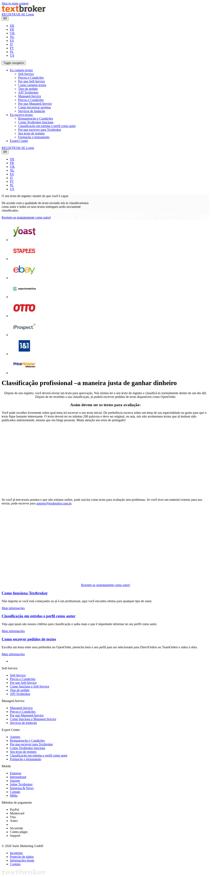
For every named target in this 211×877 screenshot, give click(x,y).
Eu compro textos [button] (21, 70)
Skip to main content (15, 3)
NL (12, 37)
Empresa (15, 773)
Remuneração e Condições (35, 118)
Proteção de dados (22, 856)
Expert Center (19, 141)
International (18, 777)
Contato (15, 792)
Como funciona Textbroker (25, 593)
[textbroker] (24, 10)
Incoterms (16, 853)
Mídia (14, 795)
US (12, 55)
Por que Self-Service (31, 81)
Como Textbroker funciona (35, 122)
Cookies (15, 864)
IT (11, 44)
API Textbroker (28, 92)
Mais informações (13, 608)
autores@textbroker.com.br (53, 503)
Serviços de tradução (31, 111)
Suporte (15, 780)
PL (12, 52)
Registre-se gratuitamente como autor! (26, 217)
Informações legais (22, 860)
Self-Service (26, 74)
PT (12, 48)
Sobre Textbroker (21, 784)
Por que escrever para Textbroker (39, 129)
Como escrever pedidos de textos (29, 639)
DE (12, 25)
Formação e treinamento (33, 137)
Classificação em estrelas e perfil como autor (47, 126)
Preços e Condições (31, 77)
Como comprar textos (32, 85)
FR (12, 29)
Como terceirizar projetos (34, 107)
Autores (15, 737)
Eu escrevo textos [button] (21, 115)
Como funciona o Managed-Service (33, 719)
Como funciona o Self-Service (29, 686)
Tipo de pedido (28, 88)
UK (12, 33)
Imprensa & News (22, 788)
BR (5, 18)
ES (12, 40)
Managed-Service (29, 96)
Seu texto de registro (31, 133)
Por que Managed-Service (35, 103)
